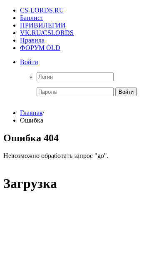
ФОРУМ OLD (40, 47)
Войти (29, 61)
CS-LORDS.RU (42, 10)
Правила (32, 40)
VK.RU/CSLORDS (47, 32)
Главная (31, 112)
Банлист (31, 17)
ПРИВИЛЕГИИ (43, 25)
